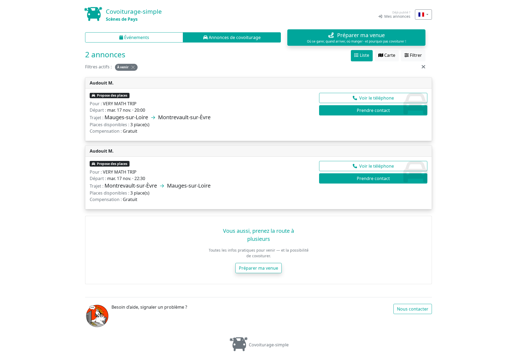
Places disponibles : (109, 125)
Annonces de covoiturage (234, 37)
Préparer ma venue (258, 268)
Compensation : (106, 131)
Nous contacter (412, 309)
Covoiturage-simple (269, 345)
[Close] (133, 67)
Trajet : (96, 118)
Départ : (98, 110)
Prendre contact (373, 110)
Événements (136, 37)
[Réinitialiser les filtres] (423, 67)
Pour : (96, 104)
